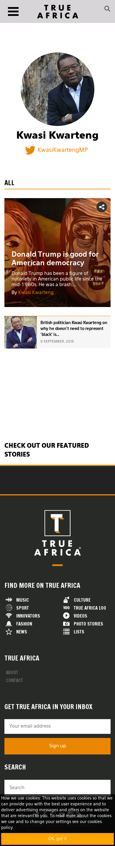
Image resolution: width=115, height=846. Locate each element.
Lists (79, 632)
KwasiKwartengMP (62, 150)
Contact (14, 680)
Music (22, 600)
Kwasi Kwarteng (36, 293)
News (21, 632)
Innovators (28, 616)
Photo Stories (88, 624)
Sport (22, 608)
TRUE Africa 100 (90, 608)
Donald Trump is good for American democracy (55, 259)
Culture (82, 600)
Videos (80, 616)
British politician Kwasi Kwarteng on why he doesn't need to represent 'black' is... (73, 329)
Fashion (24, 624)
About (12, 672)
